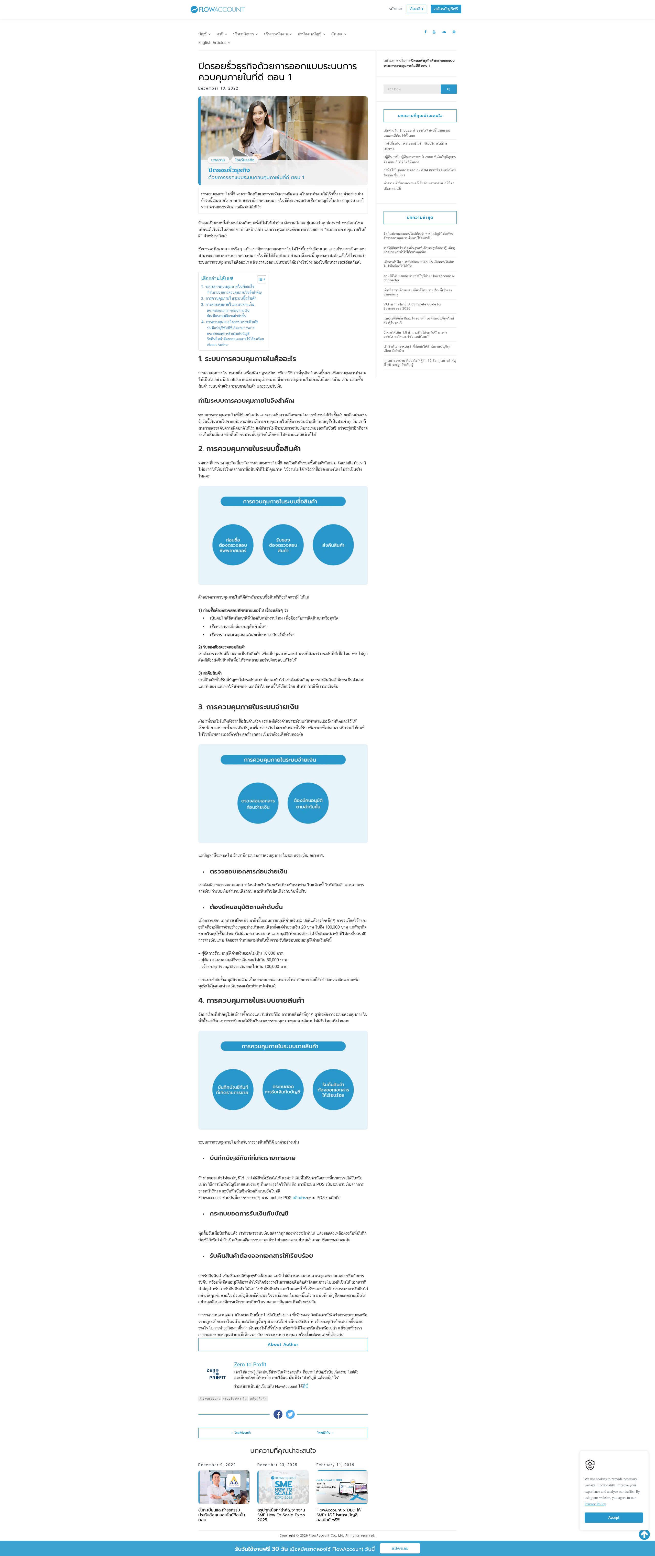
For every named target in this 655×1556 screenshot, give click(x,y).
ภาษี (219, 33)
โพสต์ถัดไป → (325, 1432)
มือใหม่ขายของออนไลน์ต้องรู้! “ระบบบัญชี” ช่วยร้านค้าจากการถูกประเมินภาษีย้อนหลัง (418, 236)
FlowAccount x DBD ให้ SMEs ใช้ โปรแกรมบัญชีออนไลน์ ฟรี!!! (338, 1515)
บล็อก (403, 60)
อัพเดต (337, 33)
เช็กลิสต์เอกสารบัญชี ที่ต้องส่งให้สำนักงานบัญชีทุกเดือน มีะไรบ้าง (417, 349)
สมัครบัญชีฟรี (446, 9)
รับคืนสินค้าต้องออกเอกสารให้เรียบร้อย (236, 339)
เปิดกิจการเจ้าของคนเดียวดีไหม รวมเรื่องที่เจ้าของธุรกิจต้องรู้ (418, 292)
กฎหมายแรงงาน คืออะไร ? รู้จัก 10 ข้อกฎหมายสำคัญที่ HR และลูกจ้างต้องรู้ (420, 363)
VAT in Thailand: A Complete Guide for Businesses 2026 (413, 306)
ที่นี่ (305, 1386)
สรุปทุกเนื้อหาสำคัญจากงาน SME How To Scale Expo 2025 (281, 1515)
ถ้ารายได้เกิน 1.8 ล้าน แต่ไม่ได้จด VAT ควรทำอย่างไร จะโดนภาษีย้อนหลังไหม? (415, 334)
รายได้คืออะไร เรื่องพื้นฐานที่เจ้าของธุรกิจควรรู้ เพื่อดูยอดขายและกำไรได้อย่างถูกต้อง (419, 250)
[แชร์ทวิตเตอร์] (290, 1414)
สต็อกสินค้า (258, 1398)
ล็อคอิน (416, 9)
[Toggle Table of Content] (259, 279)
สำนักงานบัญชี (310, 33)
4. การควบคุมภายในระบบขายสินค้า (229, 322)
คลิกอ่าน (300, 1197)
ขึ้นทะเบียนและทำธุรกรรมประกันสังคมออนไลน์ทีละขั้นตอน (221, 1515)
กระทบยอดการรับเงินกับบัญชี (228, 334)
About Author (218, 345)
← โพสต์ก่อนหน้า (241, 1432)
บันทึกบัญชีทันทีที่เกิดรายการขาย (231, 328)
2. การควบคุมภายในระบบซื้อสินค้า (229, 298)
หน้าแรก (395, 9)
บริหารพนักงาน (276, 33)
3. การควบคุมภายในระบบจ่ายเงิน (228, 304)
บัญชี (202, 33)
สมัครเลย (400, 1548)
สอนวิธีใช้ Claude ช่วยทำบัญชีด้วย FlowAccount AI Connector (419, 278)
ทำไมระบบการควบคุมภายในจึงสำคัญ (234, 292)
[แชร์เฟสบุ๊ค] (278, 1414)
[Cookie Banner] (614, 1489)
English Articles (212, 42)
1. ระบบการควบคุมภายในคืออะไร (227, 286)
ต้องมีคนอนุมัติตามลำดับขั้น (226, 316)
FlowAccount (210, 1398)
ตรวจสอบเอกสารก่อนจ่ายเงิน (228, 310)
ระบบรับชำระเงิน (235, 1398)
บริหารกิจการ (243, 33)
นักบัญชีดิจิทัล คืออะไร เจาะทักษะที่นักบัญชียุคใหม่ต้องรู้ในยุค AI (419, 320)
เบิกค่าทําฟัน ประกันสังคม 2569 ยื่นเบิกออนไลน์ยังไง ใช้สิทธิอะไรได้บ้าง (419, 264)
